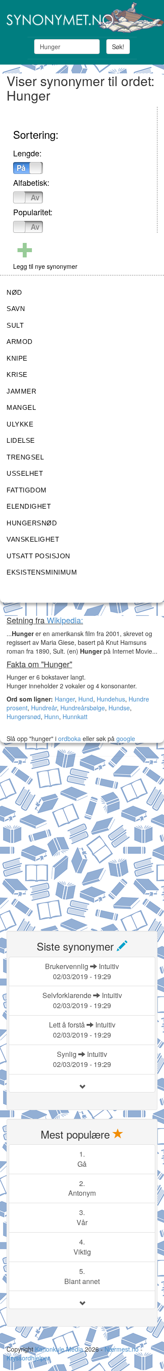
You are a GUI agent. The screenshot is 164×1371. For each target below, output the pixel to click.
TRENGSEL (25, 457)
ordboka (68, 738)
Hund (85, 699)
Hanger (65, 699)
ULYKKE (20, 424)
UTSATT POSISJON (38, 556)
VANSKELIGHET (33, 539)
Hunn (51, 716)
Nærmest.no (122, 1349)
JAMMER (21, 391)
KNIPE (17, 358)
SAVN (16, 308)
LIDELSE (21, 440)
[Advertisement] (82, 838)
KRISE (17, 374)
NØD (14, 292)
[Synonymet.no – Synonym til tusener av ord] (82, 17)
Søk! (118, 46)
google (125, 738)
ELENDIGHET (29, 506)
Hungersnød (24, 716)
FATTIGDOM (27, 490)
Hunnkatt (75, 716)
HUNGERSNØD (32, 523)
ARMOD (20, 341)
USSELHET (25, 473)
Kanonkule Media (60, 1349)
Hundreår (44, 707)
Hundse (119, 707)
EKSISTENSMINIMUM (42, 572)
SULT (15, 325)
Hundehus (111, 699)
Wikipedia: (65, 620)
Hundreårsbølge (82, 707)
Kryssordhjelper (28, 1357)
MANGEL (21, 407)
